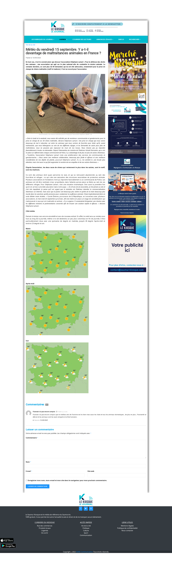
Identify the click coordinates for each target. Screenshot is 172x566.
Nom (28, 462)
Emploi (121, 39)
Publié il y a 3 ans (62, 412)
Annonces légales (104, 39)
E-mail (29, 471)
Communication (86, 535)
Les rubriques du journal (42, 39)
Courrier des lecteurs (81, 39)
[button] (80, 509)
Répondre (37, 420)
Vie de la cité (30, 45)
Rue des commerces (44, 526)
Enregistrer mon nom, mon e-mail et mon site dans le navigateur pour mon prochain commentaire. (67, 480)
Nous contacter (127, 530)
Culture (86, 530)
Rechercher (134, 39)
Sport (86, 533)
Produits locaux (45, 528)
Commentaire (32, 438)
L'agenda (44, 530)
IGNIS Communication (84, 552)
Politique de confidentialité (127, 528)
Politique (86, 528)
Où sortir (44, 533)
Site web (90, 471)
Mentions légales (127, 526)
